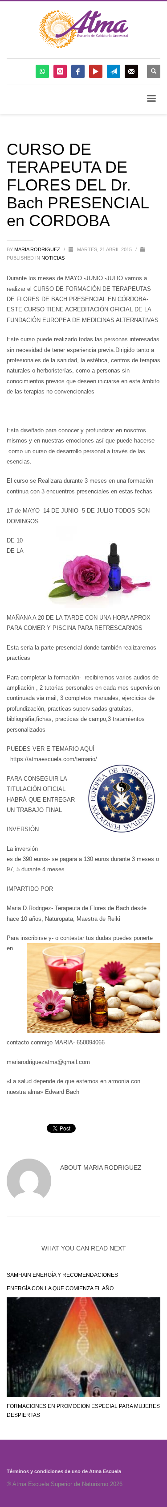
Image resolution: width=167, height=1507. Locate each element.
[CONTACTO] (131, 71)
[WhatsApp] (42, 71)
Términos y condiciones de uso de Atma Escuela (64, 1471)
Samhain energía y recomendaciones (62, 1275)
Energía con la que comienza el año (60, 1288)
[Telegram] (113, 71)
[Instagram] (60, 71)
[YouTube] (95, 71)
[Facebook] (78, 71)
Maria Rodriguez (37, 249)
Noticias (53, 258)
